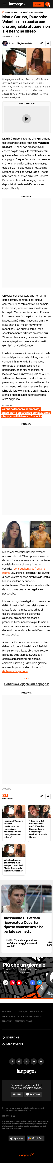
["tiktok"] (5, 982)
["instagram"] (12, 982)
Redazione (7, 1021)
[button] (48, 43)
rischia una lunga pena (15, 671)
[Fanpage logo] (17, 4)
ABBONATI (38, 4)
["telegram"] (39, 982)
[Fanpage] (27, 1071)
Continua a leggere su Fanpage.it (26, 684)
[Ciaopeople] (26, 1155)
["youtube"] (19, 982)
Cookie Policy (8, 1016)
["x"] (26, 982)
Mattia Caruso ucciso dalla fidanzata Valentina (24, 12)
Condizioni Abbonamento (30, 1016)
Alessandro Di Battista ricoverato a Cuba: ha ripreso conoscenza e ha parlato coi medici (23, 925)
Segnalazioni (21, 1012)
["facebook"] (32, 982)
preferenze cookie (23, 1021)
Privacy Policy (37, 1012)
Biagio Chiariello (24, 43)
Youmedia (6, 1012)
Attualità (6, 789)
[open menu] (3, 4)
